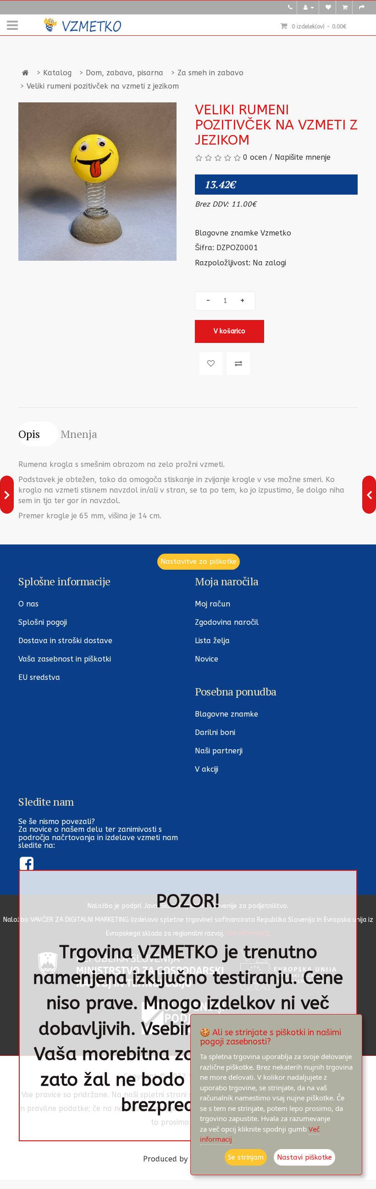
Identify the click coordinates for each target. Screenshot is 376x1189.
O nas (28, 604)
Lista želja (212, 640)
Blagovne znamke (226, 714)
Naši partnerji (219, 750)
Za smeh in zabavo (210, 72)
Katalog (57, 72)
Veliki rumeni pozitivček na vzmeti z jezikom (103, 86)
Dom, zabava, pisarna (124, 72)
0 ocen (255, 157)
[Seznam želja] (328, 7)
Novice (206, 659)
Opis (29, 433)
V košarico (229, 331)
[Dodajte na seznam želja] (210, 363)
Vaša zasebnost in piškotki (64, 659)
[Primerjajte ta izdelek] (238, 363)
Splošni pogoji (42, 622)
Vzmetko (275, 233)
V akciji (206, 769)
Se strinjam (246, 1157)
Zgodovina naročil (227, 622)
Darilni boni (215, 732)
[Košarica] (345, 7)
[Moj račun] (309, 7)
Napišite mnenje (303, 157)
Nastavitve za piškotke (198, 561)
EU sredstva (39, 677)
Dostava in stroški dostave (65, 640)
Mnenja (79, 433)
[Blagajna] (362, 7)
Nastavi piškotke (304, 1157)
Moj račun (212, 604)
